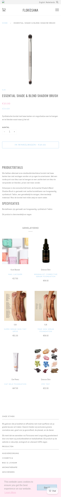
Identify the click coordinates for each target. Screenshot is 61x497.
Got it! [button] (47, 487)
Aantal (6, 127)
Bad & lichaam (9, 463)
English (42, 2)
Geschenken (8, 472)
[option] (30, 59)
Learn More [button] (10, 492)
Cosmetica (7, 458)
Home (5, 23)
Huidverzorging (10, 453)
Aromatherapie (9, 467)
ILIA (4, 90)
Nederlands (50, 2)
